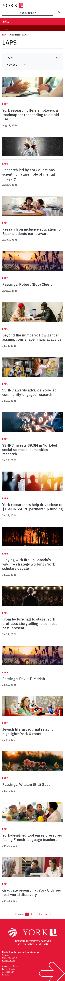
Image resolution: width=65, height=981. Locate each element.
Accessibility (8, 972)
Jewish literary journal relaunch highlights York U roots (29, 731)
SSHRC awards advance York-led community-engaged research (29, 392)
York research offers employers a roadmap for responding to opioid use (30, 114)
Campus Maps (8, 960)
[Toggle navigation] (6, 28)
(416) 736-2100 (9, 958)
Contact (5, 955)
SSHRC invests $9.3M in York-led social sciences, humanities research (29, 449)
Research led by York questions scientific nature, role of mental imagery (28, 174)
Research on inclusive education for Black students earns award (32, 231)
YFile (5, 21)
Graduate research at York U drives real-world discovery (31, 892)
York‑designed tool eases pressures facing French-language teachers (32, 837)
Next (47, 914)
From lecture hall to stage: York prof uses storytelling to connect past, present (29, 623)
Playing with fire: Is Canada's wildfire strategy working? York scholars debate (28, 564)
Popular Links (26, 12)
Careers (6, 974)
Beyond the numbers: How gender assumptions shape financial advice (31, 337)
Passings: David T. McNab (23, 678)
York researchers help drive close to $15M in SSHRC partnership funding (32, 506)
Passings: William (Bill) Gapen (27, 784)
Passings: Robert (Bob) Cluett (27, 284)
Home (5, 35)
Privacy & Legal (8, 969)
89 (40, 914)
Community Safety (10, 966)
